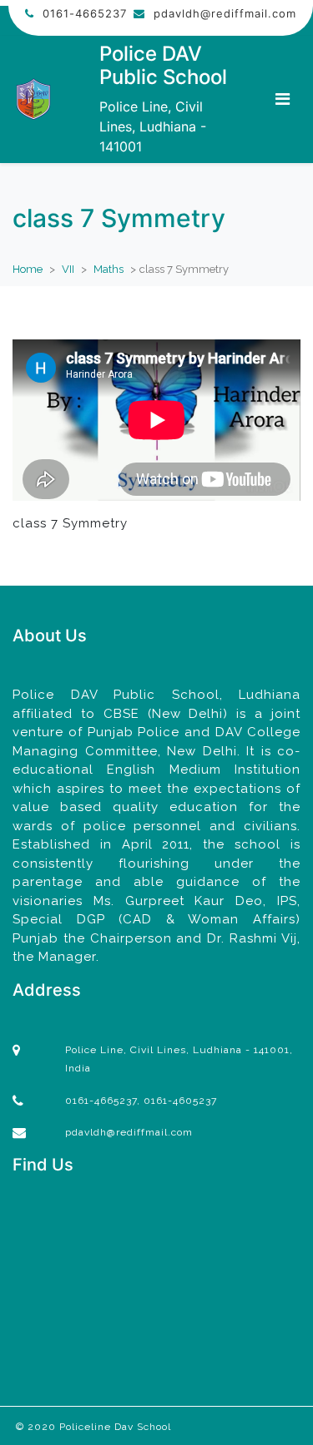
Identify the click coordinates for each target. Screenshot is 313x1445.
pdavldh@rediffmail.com (225, 13)
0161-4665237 (85, 13)
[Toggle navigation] (282, 99)
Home (28, 269)
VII (68, 269)
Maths (108, 269)
